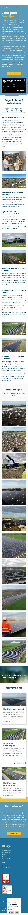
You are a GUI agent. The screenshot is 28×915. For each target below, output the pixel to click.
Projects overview (18, 763)
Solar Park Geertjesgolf (13, 7)
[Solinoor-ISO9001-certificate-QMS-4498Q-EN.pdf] (6, 878)
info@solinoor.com (18, 826)
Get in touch (14, 73)
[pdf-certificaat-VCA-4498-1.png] (7, 889)
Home (3, 7)
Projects (6, 7)
